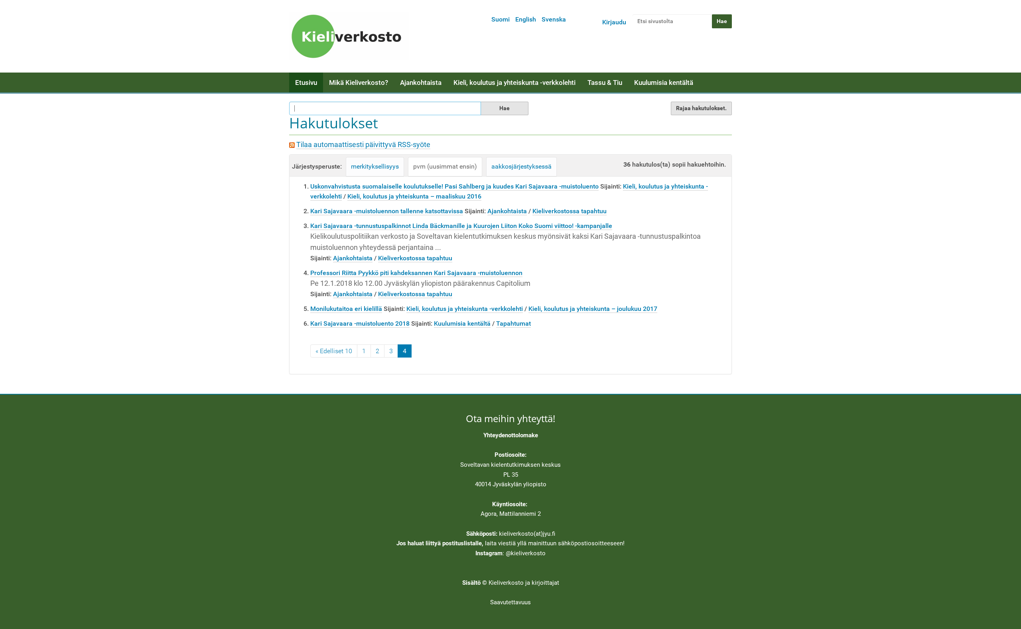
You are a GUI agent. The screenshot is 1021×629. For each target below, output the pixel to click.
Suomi (500, 19)
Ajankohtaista (421, 82)
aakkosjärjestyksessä (521, 166)
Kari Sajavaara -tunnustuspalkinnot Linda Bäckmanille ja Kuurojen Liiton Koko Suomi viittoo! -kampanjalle (461, 226)
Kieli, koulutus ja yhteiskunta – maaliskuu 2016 (414, 196)
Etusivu (306, 82)
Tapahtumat (513, 323)
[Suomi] (349, 36)
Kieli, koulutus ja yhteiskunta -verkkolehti (514, 82)
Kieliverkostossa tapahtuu (569, 211)
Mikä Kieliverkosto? (358, 82)
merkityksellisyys (375, 166)
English (525, 19)
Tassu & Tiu (604, 82)
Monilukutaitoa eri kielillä (346, 309)
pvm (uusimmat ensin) (445, 166)
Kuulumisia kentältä (663, 82)
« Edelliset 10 (333, 351)
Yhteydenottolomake (510, 435)
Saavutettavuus (510, 602)
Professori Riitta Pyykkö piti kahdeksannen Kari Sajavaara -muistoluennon (416, 273)
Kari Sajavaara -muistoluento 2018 (360, 323)
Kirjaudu (614, 22)
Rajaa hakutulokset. (701, 108)
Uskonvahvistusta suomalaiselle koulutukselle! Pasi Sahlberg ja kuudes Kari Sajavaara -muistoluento (454, 186)
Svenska (554, 19)
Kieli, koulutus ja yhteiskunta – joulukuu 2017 (592, 309)
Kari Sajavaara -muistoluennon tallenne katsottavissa (386, 211)
